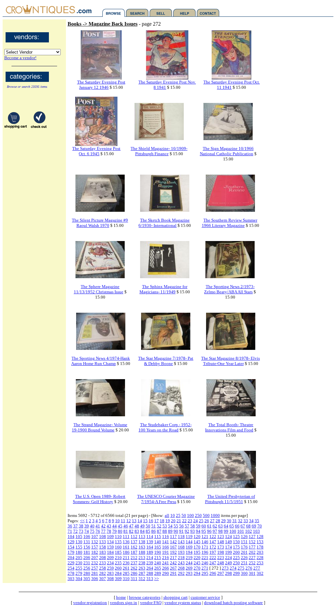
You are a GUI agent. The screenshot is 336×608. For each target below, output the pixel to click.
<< (82, 520)
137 (134, 541)
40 (92, 525)
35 (257, 520)
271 (204, 568)
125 (236, 536)
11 (123, 520)
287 (141, 573)
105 (78, 536)
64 (226, 525)
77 (103, 531)
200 (236, 552)
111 (126, 536)
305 (86, 578)
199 (228, 552)
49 (142, 525)
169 (189, 547)
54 (170, 525)
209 (110, 557)
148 (220, 541)
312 (141, 578)
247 (212, 562)
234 (110, 562)
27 (212, 520)
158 (102, 547)
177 (252, 547)
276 (248, 568)
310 (126, 578)
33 (245, 520)
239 (149, 562)
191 (165, 552)
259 (110, 568)
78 (109, 531)
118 (181, 536)
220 (197, 557)
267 (173, 568)
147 (212, 541)
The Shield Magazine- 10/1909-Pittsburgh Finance (159, 151)
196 (204, 552)
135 (118, 541)
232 (94, 562)
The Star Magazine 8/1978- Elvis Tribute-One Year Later (230, 361)
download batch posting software (233, 602)
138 (141, 541)
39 (86, 525)
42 (103, 525)
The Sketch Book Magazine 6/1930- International (164, 223)
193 (181, 552)
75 (92, 531)
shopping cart (175, 597)
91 (181, 531)
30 (229, 520)
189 (149, 552)
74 (86, 531)
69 (254, 525)
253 (260, 562)
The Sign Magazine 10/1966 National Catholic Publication (227, 151)
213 (141, 557)
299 (236, 573)
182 (94, 552)
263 (141, 568)
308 (110, 578)
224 (228, 557)
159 (110, 547)
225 (236, 557)
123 (220, 536)
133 (102, 541)
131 (86, 541)
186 (126, 552)
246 (204, 562)
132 (94, 541)
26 (206, 520)
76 (97, 531)
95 (203, 531)
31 (234, 520)
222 (212, 557)
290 (165, 573)
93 (192, 531)
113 (141, 536)
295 (204, 573)
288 (149, 573)
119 (189, 536)
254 (71, 568)
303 (71, 578)
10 (172, 515)
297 (220, 573)
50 (183, 515)
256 (86, 568)
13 (134, 520)
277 (256, 568)
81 (125, 531)
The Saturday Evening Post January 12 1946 (101, 85)
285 (126, 573)
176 (244, 547)
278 (71, 573)
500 (206, 515)
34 (251, 520)
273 (225, 568)
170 (197, 547)
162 (134, 547)
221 (204, 557)
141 (165, 541)
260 (118, 568)
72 (75, 531)
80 (120, 531)
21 (179, 520)
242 (173, 562)
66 (237, 525)
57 (187, 525)
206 (86, 557)
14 (139, 520)
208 (102, 557)
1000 (215, 515)
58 (192, 525)
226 (244, 557)
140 (157, 541)
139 (149, 541)
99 (226, 531)
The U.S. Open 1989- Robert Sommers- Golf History (99, 499)
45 (120, 525)
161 (126, 547)
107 (94, 536)
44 (114, 525)
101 (240, 531)
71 (70, 531)
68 (248, 525)
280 (86, 573)
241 (165, 562)
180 (78, 552)
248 (220, 562)
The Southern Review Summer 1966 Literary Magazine (230, 223)
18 (162, 520)
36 (70, 525)
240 (157, 562)
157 (94, 547)
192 (173, 552)
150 (236, 541)
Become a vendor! (20, 57)
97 (215, 531)
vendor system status (182, 602)
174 (228, 547)
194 (189, 552)
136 (126, 541)
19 (167, 520)
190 (157, 552)
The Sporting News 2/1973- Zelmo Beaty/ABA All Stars (229, 289)
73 (81, 531)
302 (260, 573)
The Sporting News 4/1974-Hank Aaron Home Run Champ (100, 361)
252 (252, 562)
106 (86, 536)
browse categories (144, 597)
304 (78, 578)
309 (118, 578)
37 (75, 525)
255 (78, 568)
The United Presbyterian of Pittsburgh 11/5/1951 (230, 499)
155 (78, 547)
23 (190, 520)
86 (153, 531)
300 (244, 573)
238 (141, 562)
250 (198, 515)
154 (71, 547)
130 (78, 541)
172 (212, 547)
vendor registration (90, 602)
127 (252, 536)
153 (260, 541)
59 (198, 525)
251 (244, 562)
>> (156, 578)
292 (181, 573)
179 (71, 552)
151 (244, 541)
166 (165, 547)
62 (215, 525)
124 (228, 536)
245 (197, 562)
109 (110, 536)
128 (260, 536)
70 (259, 525)
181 (86, 552)
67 (243, 525)
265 (157, 568)
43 (109, 525)
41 (97, 525)
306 (94, 578)
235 (118, 562)
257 (94, 568)
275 (241, 568)
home (121, 597)
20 (173, 520)
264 (149, 568)
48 (137, 525)
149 (228, 541)
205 (78, 557)
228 (260, 557)
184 (110, 552)
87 (159, 531)
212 (134, 557)
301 (252, 573)
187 (134, 552)
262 (134, 568)
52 (159, 525)
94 (198, 531)
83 (137, 531)
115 (157, 536)
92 (187, 531)
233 (102, 562)
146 (204, 541)
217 (173, 557)
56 (181, 525)
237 (134, 562)
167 (173, 547)
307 (102, 578)
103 (256, 531)
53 (164, 525)
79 (114, 531)
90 (176, 531)
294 (197, 573)
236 (126, 562)
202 (252, 552)
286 (134, 573)
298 (228, 573)
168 (181, 547)
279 (78, 573)
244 (189, 562)
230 (78, 562)
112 (134, 536)
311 (134, 578)
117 (173, 536)
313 (149, 578)
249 (228, 562)
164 (149, 547)
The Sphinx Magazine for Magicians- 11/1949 (163, 289)
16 (151, 520)
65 (231, 525)
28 (218, 520)
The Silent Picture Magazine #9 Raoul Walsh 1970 (100, 223)
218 (181, 557)
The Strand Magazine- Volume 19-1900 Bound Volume (99, 427)
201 (244, 552)
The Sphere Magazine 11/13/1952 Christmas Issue (98, 289)
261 (126, 568)
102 (248, 531)
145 (197, 541)
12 (128, 520)
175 (236, 547)
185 (118, 552)
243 (181, 562)
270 (197, 568)
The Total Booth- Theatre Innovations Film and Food (229, 427)
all (167, 515)
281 (94, 573)
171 (204, 547)
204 (71, 557)
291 (173, 573)
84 (142, 531)
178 (260, 547)
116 (165, 536)
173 (220, 547)
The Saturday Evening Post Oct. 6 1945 (96, 151)
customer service (205, 597)
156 (86, 547)
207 (94, 557)
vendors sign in (123, 602)
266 (165, 568)
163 (141, 547)
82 (131, 531)
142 (173, 541)
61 (209, 525)
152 (252, 541)
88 (164, 531)
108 (102, 536)
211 (126, 557)
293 (189, 573)
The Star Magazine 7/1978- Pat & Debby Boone (165, 361)
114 (149, 536)
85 (148, 531)
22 (184, 520)
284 (118, 573)
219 (189, 557)
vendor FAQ (150, 602)
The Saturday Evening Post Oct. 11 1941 (231, 85)
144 (189, 541)
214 (149, 557)
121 (204, 536)
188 (141, 552)
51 (153, 525)
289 (157, 573)
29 (223, 520)
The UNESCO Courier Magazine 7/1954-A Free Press (166, 499)
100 (190, 515)
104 (71, 536)
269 (189, 568)
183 (102, 552)
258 (102, 568)
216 (165, 557)
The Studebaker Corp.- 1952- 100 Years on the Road (165, 427)
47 (131, 525)
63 (220, 525)
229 (71, 562)
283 (110, 573)
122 (212, 536)
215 (157, 557)
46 (125, 525)
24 (195, 520)
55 (176, 525)
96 (209, 531)
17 (156, 520)
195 (197, 552)
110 (118, 536)
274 (233, 568)
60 (203, 525)
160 (118, 547)
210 (118, 557)
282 (102, 573)
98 (220, 531)
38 (81, 525)
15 (145, 520)
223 (220, 557)
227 (252, 557)
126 (244, 536)
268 (181, 568)
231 (86, 562)
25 (178, 515)
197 (212, 552)
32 (240, 520)
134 (110, 541)
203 (260, 552)
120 (197, 536)
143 (181, 541)
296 (212, 573)
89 (170, 531)
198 (220, 552)
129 (71, 541)
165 (157, 547)
